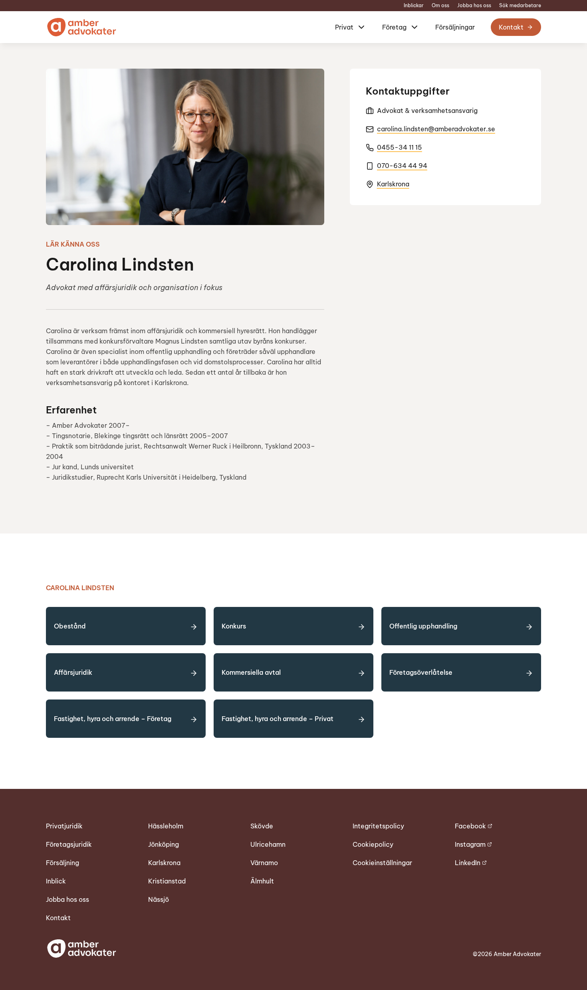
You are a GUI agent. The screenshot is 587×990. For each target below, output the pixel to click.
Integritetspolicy (378, 826)
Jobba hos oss (474, 5)
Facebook (470, 826)
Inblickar (414, 5)
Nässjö (158, 899)
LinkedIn (467, 863)
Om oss (440, 5)
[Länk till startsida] (81, 27)
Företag (394, 27)
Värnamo (264, 863)
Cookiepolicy (373, 844)
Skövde (261, 826)
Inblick (56, 881)
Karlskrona (393, 184)
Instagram (470, 844)
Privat (344, 27)
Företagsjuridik (69, 844)
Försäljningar (455, 27)
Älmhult (262, 881)
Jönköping (163, 844)
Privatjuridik (64, 826)
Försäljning (62, 863)
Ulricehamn (268, 844)
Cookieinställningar (382, 863)
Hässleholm (165, 826)
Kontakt (511, 27)
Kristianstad (167, 881)
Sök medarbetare (520, 5)
